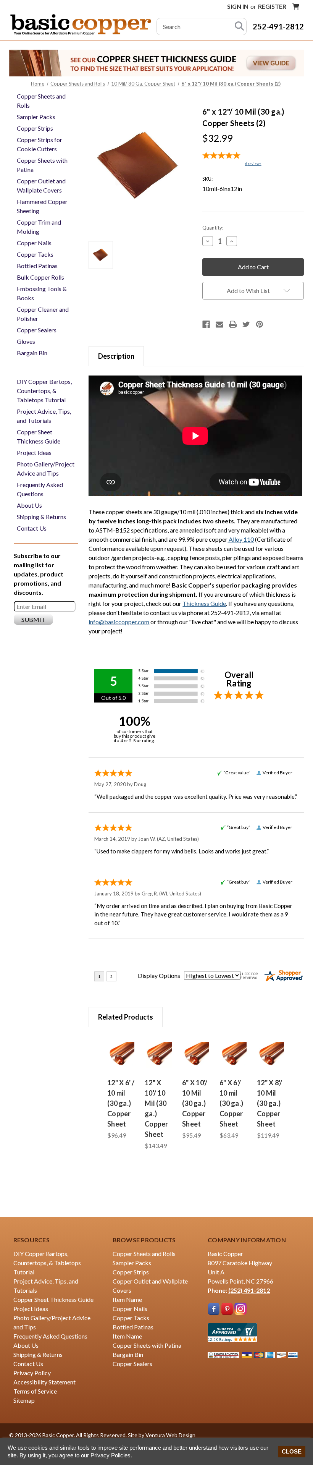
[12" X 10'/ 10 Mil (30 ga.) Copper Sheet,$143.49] (159, 1055)
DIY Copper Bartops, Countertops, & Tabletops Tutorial (44, 390)
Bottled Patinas (37, 265)
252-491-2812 (278, 26)
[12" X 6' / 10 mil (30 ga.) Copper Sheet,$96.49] (121, 1055)
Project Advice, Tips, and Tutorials (44, 416)
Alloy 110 (240, 539)
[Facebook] (206, 324)
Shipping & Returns (41, 516)
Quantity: (212, 228)
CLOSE (292, 1451)
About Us (29, 505)
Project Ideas (34, 452)
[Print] (233, 324)
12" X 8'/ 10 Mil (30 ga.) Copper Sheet (269, 1103)
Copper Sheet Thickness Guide (38, 436)
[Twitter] (246, 324)
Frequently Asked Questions (40, 489)
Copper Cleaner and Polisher (43, 314)
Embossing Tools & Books (42, 293)
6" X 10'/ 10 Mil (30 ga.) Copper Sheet (194, 1103)
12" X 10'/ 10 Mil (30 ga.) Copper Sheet (156, 1108)
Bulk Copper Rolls (40, 277)
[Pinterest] (259, 324)
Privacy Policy (32, 1372)
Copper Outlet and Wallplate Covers (41, 185)
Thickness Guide (204, 603)
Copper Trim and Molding (39, 227)
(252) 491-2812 (249, 1290)
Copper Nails (34, 242)
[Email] (219, 324)
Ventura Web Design (170, 1435)
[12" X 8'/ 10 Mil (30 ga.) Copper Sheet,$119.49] (271, 1055)
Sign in (237, 6)
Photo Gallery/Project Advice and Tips (45, 468)
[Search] (239, 26)
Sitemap (24, 1400)
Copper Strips (35, 128)
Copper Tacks (35, 254)
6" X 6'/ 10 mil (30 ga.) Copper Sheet (231, 1103)
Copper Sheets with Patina (42, 165)
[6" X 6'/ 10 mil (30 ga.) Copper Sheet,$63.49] (234, 1055)
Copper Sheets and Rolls (41, 100)
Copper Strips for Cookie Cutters (39, 144)
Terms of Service (35, 1391)
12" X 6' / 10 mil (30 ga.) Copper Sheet (121, 1103)
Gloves (26, 341)
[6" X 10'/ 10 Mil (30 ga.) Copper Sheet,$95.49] (196, 1055)
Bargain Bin (32, 352)
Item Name (127, 1299)
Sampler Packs (36, 116)
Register (272, 6)
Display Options (159, 975)
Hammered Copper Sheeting (42, 206)
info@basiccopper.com (119, 621)
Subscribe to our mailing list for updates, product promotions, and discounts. (38, 574)
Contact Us (32, 528)
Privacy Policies (110, 1455)
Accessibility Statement (44, 1382)
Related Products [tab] (125, 1017)
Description (116, 356)
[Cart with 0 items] (296, 6)
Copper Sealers (36, 329)
